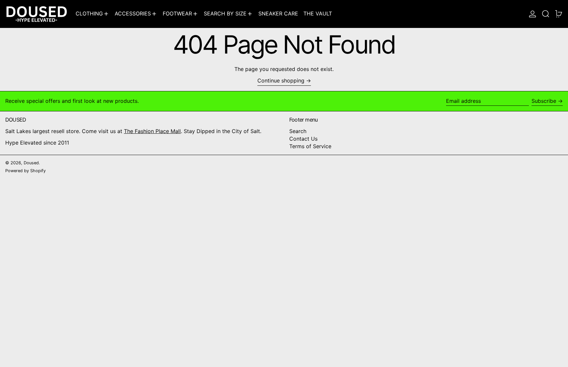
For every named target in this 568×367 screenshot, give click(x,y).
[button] (546, 14)
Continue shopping (280, 81)
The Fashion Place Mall (152, 131)
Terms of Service (310, 146)
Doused (31, 162)
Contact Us (303, 138)
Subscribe (544, 101)
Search (297, 131)
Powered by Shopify (25, 170)
